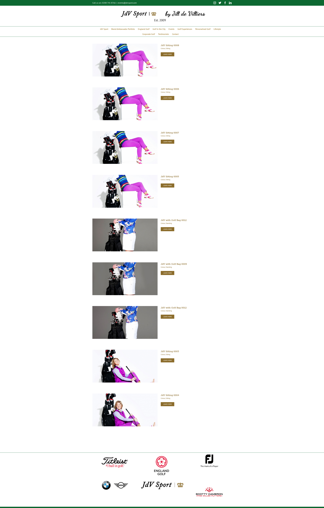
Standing (169, 223)
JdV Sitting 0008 (170, 45)
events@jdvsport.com (127, 3)
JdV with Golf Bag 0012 (174, 220)
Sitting (168, 48)
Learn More (167, 54)
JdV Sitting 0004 (170, 395)
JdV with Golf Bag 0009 (174, 264)
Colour (163, 48)
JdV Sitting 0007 (170, 132)
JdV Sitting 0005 (170, 176)
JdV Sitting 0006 (170, 89)
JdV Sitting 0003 (170, 351)
